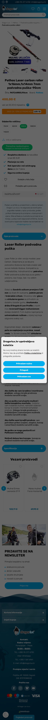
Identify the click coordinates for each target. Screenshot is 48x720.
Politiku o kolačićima (32, 353)
